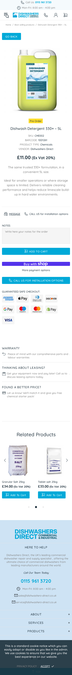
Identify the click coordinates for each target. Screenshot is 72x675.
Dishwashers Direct (26, 15)
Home (8, 24)
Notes (6, 225)
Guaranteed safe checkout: (21, 291)
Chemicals (46, 144)
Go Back (11, 36)
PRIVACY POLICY (27, 666)
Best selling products (24, 24)
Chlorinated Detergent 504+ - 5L (46, 484)
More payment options (36, 270)
